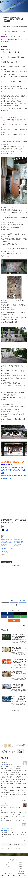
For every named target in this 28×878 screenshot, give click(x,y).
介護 (7, 868)
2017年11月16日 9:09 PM (6, 764)
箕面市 (7, 864)
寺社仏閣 (4, 562)
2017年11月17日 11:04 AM (7, 805)
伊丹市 (20, 866)
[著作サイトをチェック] (7, 613)
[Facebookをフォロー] (7, 616)
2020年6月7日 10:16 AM (6, 830)
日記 (21, 868)
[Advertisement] (14, 581)
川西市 (7, 866)
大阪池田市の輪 (20, 873)
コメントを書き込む (14, 844)
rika (2, 804)
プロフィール (7, 873)
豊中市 (20, 864)
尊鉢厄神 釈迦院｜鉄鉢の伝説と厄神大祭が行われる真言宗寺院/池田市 (7, 541)
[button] (18, 605)
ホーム (7, 862)
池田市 (10, 562)
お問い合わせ (21, 871)
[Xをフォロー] (20, 613)
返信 (25, 800)
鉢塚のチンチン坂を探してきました (13, 467)
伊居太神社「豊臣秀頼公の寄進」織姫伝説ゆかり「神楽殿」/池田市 (7, 550)
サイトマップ (7, 871)
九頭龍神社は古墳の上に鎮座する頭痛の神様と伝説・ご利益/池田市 (20, 541)
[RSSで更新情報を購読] (14, 620)
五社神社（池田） (6, 828)
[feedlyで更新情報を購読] (20, 616)
